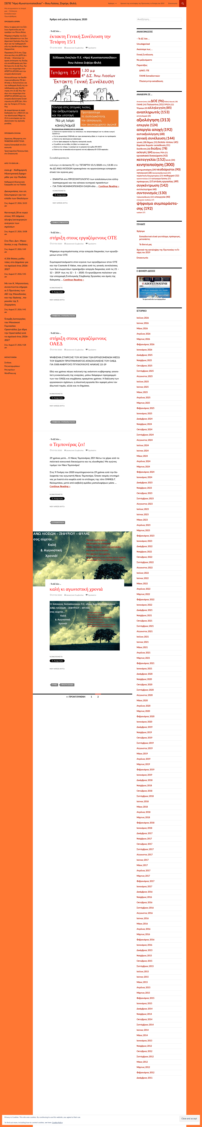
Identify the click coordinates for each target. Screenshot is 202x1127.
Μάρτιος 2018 (143, 818)
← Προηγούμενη (75, 697)
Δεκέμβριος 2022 (144, 546)
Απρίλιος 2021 (143, 653)
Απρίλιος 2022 (143, 589)
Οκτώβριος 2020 (144, 685)
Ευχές (54, 685)
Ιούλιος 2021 (143, 637)
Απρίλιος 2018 (143, 812)
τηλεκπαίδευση (145, 197)
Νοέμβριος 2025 (144, 360)
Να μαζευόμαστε (144, 60)
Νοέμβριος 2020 (144, 679)
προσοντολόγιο (144, 179)
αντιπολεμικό (144, 116)
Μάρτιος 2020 (143, 711)
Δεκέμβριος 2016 (144, 892)
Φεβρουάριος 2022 (145, 600)
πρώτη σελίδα (67, 685)
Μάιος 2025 (142, 392)
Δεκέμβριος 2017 (144, 833)
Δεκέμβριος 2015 (144, 950)
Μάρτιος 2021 (143, 658)
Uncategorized (143, 44)
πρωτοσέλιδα (149, 299)
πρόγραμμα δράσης (161, 179)
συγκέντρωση (58, 522)
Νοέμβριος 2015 (144, 956)
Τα (143, 299)
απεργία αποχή (154, 130)
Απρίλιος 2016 (143, 929)
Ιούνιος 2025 (143, 387)
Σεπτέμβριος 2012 (145, 1057)
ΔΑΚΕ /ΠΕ (144, 71)
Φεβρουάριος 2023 (145, 536)
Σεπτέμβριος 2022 (145, 562)
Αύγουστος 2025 (145, 376)
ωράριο (141, 212)
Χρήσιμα (111, 3)
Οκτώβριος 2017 (144, 844)
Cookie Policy (57, 1122)
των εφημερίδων (160, 299)
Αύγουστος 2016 (145, 913)
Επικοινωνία (172, 3)
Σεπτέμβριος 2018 (145, 796)
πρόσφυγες (145, 181)
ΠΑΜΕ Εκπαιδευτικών (149, 76)
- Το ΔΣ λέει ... (55, 31)
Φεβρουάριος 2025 (145, 408)
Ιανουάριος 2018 (144, 828)
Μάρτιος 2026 (143, 339)
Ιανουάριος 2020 (144, 722)
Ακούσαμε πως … (145, 49)
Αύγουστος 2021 (145, 632)
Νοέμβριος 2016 (144, 897)
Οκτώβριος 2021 (144, 621)
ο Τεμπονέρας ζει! (67, 444)
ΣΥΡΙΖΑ (168, 105)
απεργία (147, 125)
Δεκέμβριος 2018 (144, 780)
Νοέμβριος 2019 (144, 733)
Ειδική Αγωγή (171, 101)
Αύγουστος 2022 (145, 568)
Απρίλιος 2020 (143, 706)
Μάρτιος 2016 (143, 934)
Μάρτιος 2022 (143, 594)
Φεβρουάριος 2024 (145, 472)
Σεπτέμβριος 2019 (145, 743)
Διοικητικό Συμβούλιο (75, 48)
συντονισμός (152, 193)
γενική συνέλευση (60, 222)
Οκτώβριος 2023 (144, 493)
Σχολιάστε (92, 48)
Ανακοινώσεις (143, 101)
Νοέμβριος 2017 (144, 839)
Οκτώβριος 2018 (144, 791)
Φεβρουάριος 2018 (145, 823)
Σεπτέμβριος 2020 (145, 690)
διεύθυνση (143, 149)
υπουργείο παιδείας (145, 200)
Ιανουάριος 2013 (144, 1041)
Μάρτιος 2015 (143, 993)
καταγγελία (151, 160)
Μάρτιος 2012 (143, 1067)
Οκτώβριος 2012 (144, 1051)
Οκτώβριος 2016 (144, 903)
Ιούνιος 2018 (143, 802)
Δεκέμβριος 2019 (144, 727)
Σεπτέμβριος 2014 (145, 1025)
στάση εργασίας (166, 181)
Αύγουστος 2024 (145, 440)
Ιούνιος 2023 (143, 515)
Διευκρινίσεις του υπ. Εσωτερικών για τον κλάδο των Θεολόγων (16, 195)
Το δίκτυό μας (145, 245)
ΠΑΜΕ (141, 105)
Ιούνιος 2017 (143, 860)
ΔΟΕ (157, 101)
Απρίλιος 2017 (143, 871)
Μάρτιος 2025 (143, 403)
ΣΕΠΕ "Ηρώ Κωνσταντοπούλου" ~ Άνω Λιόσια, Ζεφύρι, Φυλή (40, 3)
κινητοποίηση (155, 165)
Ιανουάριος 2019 (144, 775)
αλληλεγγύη (160, 107)
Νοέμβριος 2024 (144, 424)
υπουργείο (162, 197)
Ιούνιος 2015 (143, 977)
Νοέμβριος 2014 (144, 1014)
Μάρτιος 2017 (143, 876)
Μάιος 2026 (142, 329)
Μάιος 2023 (142, 520)
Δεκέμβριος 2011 (144, 1078)
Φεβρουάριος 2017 (145, 881)
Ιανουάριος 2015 (144, 1004)
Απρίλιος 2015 (143, 988)
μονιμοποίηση (146, 170)
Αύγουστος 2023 (145, 504)
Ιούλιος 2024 (143, 446)
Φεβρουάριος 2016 (145, 940)
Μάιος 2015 (142, 982)
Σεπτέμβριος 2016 (145, 908)
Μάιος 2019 (142, 754)
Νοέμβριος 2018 (144, 786)
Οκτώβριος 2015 (144, 961)
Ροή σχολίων (9, 370)
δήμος (152, 142)
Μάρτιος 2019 (143, 764)
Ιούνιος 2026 (143, 323)
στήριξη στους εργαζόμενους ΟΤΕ (83, 237)
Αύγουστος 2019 (145, 748)
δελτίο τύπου (168, 142)
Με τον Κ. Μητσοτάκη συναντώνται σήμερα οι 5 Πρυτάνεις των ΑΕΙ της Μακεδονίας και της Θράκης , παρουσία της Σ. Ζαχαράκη (16, 294)
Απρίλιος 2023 (143, 525)
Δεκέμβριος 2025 (144, 355)
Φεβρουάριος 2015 (145, 998)
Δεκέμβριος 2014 (144, 1009)
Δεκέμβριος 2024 (144, 419)
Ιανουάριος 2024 (144, 477)
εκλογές (144, 152)
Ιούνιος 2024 (143, 451)
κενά (170, 160)
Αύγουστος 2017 (145, 855)
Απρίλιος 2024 (143, 461)
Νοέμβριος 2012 (144, 1046)
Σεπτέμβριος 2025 (145, 371)
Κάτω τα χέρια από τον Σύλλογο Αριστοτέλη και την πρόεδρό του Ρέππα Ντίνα (15, 29)
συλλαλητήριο (146, 189)
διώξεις (159, 148)
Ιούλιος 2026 (143, 318)
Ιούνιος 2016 (143, 919)
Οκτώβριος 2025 (144, 366)
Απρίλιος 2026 (143, 334)
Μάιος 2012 (142, 1062)
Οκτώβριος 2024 (144, 430)
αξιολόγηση (153, 120)
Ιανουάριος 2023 (144, 541)
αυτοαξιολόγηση (151, 134)
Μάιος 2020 (142, 701)
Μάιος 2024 (142, 456)
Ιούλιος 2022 (143, 573)
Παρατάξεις (142, 65)
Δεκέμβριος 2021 (144, 610)
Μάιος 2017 (142, 865)
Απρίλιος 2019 (143, 759)
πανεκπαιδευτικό (161, 173)
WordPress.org (10, 373)
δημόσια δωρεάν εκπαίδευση (153, 145)
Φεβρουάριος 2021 (145, 663)
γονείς (142, 142)
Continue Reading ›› (108, 186)
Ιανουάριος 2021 (144, 669)
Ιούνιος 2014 (143, 1030)
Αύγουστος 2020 (145, 695)
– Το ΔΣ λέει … (143, 39)
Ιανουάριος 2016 (144, 945)
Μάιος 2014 (142, 1035)
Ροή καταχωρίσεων (12, 366)
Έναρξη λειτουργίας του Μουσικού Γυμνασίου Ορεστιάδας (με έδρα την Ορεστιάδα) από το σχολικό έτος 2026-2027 (16, 329)
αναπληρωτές (153, 112)
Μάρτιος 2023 (143, 531)
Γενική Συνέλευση (145, 55)
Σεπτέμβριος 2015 (145, 966)
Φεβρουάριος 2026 (145, 345)
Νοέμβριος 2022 (144, 552)
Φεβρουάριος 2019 (145, 770)
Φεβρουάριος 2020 (145, 717)
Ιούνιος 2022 (143, 578)
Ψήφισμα (142, 108)
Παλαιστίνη (155, 104)
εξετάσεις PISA (160, 153)
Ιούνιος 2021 (143, 642)
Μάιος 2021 (142, 647)
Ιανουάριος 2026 (144, 350)
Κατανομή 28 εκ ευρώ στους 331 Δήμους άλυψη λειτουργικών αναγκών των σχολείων (16, 219)
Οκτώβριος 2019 (144, 738)
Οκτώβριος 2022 (144, 557)
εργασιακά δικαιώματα (152, 156)
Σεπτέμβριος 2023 (145, 499)
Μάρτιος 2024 (143, 467)
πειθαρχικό (171, 176)
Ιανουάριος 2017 (144, 887)
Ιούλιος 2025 (143, 382)
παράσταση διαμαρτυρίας (150, 176)
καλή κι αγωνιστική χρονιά (76, 589)
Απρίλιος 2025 (143, 398)
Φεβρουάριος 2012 (145, 1073)
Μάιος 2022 (142, 584)
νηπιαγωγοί (144, 173)
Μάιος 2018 (142, 807)
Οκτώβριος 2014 (144, 1019)
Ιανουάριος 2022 (144, 605)
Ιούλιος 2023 (143, 509)
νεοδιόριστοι (168, 169)
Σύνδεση (7, 363)
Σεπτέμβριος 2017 (145, 849)
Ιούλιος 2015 (143, 972)
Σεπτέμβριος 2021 (145, 626)
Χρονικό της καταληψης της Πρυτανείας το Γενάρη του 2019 (142, 3)
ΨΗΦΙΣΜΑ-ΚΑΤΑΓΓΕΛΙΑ (14, 141)
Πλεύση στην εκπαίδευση (151, 81)
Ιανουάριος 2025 (144, 414)
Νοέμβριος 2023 (144, 488)
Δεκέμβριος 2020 (144, 674)
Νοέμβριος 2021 (144, 616)
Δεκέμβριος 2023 (144, 483)
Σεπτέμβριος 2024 (145, 435)
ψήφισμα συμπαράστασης (63, 316)
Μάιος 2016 (142, 924)
